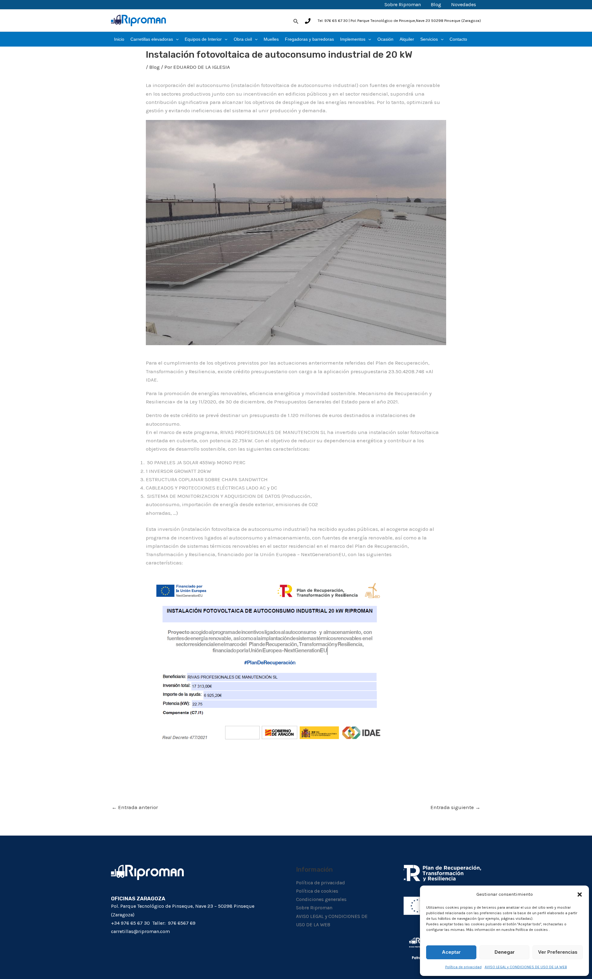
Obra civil (243, 39)
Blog (436, 4)
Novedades (463, 4)
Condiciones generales (321, 899)
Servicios (429, 39)
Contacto (458, 39)
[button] (580, 894)
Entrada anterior (135, 807)
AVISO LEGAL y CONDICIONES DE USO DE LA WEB (526, 967)
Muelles (271, 39)
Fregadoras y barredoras (309, 39)
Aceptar (451, 952)
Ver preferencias (558, 952)
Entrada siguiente (455, 807)
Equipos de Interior (203, 39)
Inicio (119, 39)
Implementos (352, 39)
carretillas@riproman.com (140, 931)
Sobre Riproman (402, 4)
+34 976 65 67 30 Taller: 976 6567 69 (153, 923)
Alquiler (407, 39)
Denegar (505, 952)
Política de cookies (317, 891)
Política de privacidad (463, 967)
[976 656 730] (307, 21)
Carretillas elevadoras (151, 39)
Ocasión (385, 39)
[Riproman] (138, 20)
